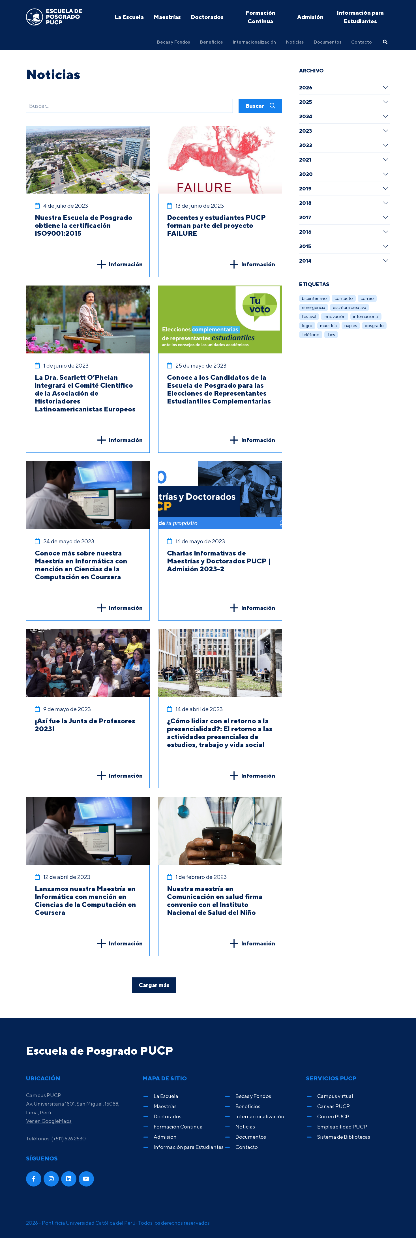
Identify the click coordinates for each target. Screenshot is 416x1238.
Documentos (327, 42)
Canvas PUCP (333, 1106)
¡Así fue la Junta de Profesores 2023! (85, 724)
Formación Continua (260, 17)
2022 (305, 145)
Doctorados (207, 16)
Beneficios (211, 42)
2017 (305, 217)
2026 (305, 87)
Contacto (361, 42)
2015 (305, 246)
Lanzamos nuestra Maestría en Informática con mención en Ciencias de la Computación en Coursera (85, 900)
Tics (331, 334)
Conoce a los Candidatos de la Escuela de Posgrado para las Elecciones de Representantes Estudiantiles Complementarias (219, 389)
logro (307, 325)
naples (350, 325)
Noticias (295, 42)
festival (309, 316)
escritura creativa (349, 307)
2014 (305, 261)
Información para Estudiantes (360, 17)
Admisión (310, 16)
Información (126, 264)
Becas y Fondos (173, 42)
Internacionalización (254, 42)
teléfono (310, 334)
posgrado (374, 325)
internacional (366, 316)
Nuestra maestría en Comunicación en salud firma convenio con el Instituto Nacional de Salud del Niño (215, 900)
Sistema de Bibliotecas (343, 1137)
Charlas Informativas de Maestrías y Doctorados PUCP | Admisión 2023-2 (219, 561)
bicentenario (314, 298)
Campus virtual (335, 1096)
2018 (305, 203)
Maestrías (167, 16)
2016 (305, 232)
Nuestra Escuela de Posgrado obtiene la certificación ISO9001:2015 (83, 225)
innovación (335, 316)
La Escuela (129, 16)
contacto (343, 298)
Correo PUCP (333, 1116)
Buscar (255, 105)
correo (367, 298)
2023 (305, 131)
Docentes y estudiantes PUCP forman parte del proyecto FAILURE (216, 225)
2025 (305, 102)
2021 (305, 159)
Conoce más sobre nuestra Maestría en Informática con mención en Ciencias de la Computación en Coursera (81, 565)
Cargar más (154, 984)
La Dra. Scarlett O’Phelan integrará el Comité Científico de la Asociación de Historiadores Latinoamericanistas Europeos (85, 393)
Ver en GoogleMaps (49, 1121)
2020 (306, 174)
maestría (328, 325)
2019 (305, 188)
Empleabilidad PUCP (342, 1127)
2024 (305, 116)
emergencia (313, 307)
